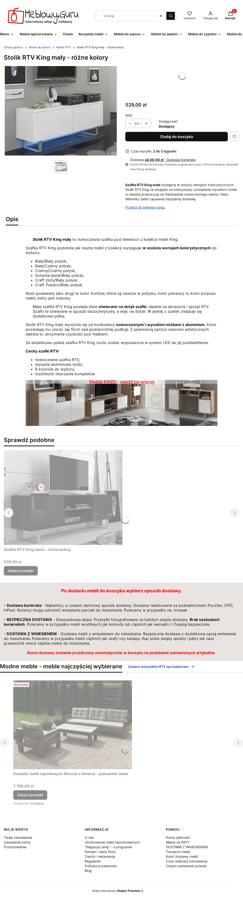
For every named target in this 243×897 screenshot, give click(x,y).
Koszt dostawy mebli (182, 856)
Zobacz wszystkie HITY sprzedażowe (158, 667)
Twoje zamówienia (18, 837)
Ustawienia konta (17, 842)
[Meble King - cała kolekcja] (121, 424)
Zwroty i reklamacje (100, 856)
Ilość (128, 115)
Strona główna (13, 47)
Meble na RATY (177, 842)
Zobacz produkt (21, 571)
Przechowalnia (15, 847)
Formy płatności (178, 837)
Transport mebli (178, 852)
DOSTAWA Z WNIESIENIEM (187, 847)
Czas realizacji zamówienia (186, 861)
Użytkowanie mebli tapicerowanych (112, 842)
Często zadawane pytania (186, 866)
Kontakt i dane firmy (100, 852)
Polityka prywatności (101, 866)
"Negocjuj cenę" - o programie (108, 847)
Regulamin (93, 861)
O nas (89, 837)
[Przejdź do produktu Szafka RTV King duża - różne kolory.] (63, 497)
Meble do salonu (40, 47)
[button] (170, 16)
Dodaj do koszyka (176, 136)
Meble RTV (63, 47)
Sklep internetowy (116, 891)
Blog (88, 871)
